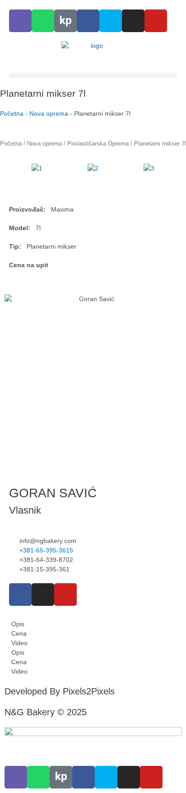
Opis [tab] (16, 624)
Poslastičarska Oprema (98, 143)
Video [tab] (18, 643)
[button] (93, 75)
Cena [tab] (18, 633)
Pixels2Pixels (89, 691)
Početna (11, 113)
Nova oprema (48, 113)
